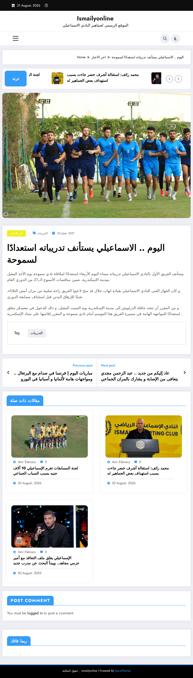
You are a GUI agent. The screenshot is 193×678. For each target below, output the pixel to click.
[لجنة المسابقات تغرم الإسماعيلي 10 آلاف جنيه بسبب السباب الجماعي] (49, 436)
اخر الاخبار (16, 233)
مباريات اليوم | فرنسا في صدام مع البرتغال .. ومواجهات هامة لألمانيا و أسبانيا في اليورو (53, 376)
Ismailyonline (95, 18)
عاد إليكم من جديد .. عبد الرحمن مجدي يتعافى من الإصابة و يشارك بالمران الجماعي (139, 376)
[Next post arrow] (184, 372)
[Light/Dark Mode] (175, 38)
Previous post (82, 365)
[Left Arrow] (169, 79)
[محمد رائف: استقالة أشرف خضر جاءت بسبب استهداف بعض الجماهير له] (143, 436)
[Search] (165, 38)
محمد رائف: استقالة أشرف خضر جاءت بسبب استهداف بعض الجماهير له (97, 77)
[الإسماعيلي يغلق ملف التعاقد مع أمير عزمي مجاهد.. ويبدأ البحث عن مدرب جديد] (49, 526)
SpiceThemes (123, 671)
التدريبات (42, 233)
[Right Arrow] (178, 79)
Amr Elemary (27, 462)
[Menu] (15, 38)
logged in (35, 613)
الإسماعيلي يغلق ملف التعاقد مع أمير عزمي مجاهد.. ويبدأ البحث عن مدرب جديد (46, 560)
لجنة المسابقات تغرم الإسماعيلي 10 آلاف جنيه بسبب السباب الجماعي (45, 471)
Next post (108, 365)
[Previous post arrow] (8, 372)
